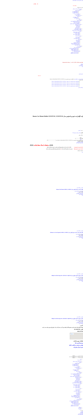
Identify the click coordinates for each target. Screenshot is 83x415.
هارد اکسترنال (78, 25)
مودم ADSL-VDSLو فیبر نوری (75, 21)
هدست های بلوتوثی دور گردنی (73, 48)
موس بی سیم (78, 37)
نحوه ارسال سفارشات (78, 347)
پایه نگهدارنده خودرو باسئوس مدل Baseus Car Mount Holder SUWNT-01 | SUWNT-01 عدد (69, 140)
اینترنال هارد (78, 378)
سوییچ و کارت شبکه (77, 22)
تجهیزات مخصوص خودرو (79, 234)
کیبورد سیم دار (77, 35)
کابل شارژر (78, 41)
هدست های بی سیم (77, 47)
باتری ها (78, 16)
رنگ (82, 138)
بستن (82, 411)
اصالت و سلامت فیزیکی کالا (77, 132)
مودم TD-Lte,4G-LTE (76, 374)
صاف (81, 139)
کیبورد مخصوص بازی (77, 32)
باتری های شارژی (75, 369)
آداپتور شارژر (77, 277)
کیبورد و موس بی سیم (76, 34)
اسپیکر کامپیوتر (77, 10)
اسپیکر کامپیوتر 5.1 (75, 365)
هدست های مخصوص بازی (76, 50)
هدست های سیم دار (77, 51)
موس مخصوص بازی (77, 38)
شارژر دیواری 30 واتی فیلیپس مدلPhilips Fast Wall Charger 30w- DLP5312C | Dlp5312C (67, 275)
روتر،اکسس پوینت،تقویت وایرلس (75, 23)
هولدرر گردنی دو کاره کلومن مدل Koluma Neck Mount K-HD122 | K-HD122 (69, 189)
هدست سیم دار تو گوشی (74, 52)
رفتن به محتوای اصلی (76, 0)
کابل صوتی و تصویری (76, 42)
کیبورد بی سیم (77, 33)
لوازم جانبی (81, 277)
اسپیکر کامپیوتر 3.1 (75, 12)
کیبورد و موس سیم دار (76, 31)
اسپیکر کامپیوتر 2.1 (75, 11)
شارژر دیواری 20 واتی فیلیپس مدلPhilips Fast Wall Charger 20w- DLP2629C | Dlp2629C (67, 318)
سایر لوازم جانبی (77, 397)
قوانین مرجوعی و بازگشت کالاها (76, 345)
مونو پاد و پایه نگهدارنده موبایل (75, 43)
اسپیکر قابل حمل (77, 14)
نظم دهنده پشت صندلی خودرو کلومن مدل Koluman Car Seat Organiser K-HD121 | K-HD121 (66, 232)
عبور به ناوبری (81, 0)
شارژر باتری (78, 18)
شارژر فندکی (78, 392)
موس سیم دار (78, 36)
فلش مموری (78, 379)
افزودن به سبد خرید (80, 141)
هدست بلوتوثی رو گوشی (74, 401)
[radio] (78, 137)
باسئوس (79, 130)
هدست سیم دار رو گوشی (74, 53)
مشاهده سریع (81, 194)
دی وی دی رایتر (77, 27)
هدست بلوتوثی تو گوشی (74, 402)
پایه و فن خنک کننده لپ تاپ (76, 44)
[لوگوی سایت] (78, 60)
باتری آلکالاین (76, 370)
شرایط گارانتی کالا (79, 343)
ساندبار (79, 13)
